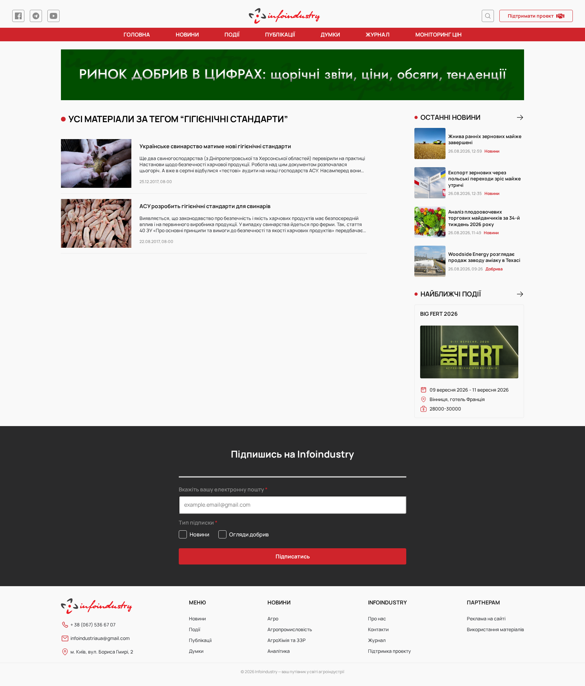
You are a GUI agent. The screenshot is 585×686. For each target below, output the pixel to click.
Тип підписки (196, 522)
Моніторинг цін (438, 34)
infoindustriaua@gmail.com (100, 638)
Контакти (378, 629)
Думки (330, 34)
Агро (272, 618)
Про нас (377, 618)
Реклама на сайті (486, 618)
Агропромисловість (289, 629)
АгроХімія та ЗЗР (286, 640)
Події (231, 34)
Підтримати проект (531, 16)
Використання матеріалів (495, 629)
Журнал (378, 34)
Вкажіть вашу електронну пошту (221, 489)
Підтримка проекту (389, 651)
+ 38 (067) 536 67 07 (92, 624)
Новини (187, 34)
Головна (137, 34)
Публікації (280, 34)
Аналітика (278, 651)
